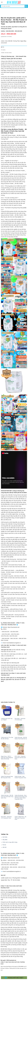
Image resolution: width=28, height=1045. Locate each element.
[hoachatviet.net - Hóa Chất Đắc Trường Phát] (14, 2)
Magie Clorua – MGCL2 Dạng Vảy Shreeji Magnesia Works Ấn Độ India (7, 757)
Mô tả (2, 47)
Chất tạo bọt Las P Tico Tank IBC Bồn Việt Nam (7, 738)
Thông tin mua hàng (6, 52)
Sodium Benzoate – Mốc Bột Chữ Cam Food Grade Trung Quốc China (7, 796)
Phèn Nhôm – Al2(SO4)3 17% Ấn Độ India (20, 719)
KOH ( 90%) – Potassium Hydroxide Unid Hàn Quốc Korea (20, 757)
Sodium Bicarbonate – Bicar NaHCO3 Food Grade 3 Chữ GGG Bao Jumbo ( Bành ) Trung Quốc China (21, 797)
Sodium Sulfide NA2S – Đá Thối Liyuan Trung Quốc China (20, 818)
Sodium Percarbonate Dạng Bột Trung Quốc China (7, 777)
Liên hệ (4, 847)
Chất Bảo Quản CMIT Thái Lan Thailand (6, 719)
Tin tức (4, 844)
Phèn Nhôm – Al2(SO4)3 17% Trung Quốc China (6, 817)
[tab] (14, 47)
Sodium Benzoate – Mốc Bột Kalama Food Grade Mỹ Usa (21, 738)
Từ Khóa (3, 49)
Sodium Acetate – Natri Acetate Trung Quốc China (20, 777)
